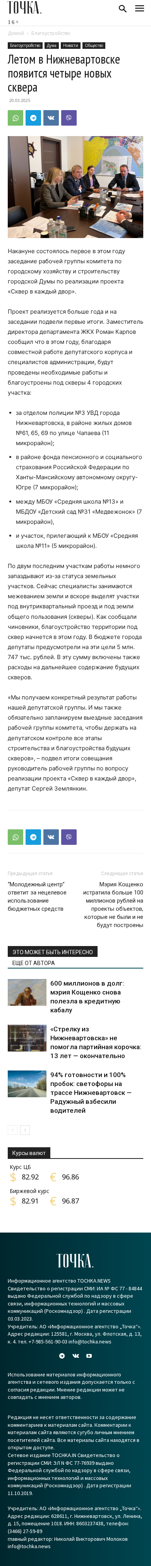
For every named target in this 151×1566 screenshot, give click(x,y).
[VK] (51, 118)
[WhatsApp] (15, 118)
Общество (94, 45)
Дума (52, 45)
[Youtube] (89, 1356)
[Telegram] (33, 118)
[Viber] (69, 118)
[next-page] (25, 1130)
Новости (70, 45)
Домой (16, 33)
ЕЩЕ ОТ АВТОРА (33, 963)
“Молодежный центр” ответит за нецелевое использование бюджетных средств (37, 896)
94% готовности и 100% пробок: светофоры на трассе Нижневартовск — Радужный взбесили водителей (91, 1092)
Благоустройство (50, 33)
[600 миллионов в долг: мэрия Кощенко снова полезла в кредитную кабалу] (27, 992)
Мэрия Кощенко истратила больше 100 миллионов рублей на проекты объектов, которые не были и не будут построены (113, 905)
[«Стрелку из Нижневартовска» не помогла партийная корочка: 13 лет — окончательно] (27, 1038)
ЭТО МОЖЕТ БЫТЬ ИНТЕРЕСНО (52, 952)
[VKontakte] (75, 1356)
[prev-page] (12, 1130)
